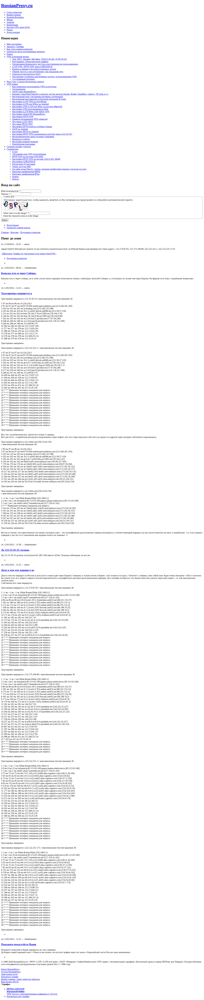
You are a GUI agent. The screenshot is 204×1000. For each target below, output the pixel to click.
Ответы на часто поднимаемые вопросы (26, 51)
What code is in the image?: (16, 213)
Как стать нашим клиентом (19, 49)
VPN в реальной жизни (18, 56)
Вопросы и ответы (21, 139)
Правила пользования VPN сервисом (29, 119)
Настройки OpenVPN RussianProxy (28, 114)
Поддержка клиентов (30, 232)
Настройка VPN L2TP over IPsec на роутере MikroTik (37, 106)
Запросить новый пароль (18, 227)
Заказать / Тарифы (15, 46)
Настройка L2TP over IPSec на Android (30, 104)
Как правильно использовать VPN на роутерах (34, 86)
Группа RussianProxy (11, 972)
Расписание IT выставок (23, 164)
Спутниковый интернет (23, 79)
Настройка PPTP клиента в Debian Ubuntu (32, 126)
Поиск (10, 30)
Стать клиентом (14, 12)
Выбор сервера (14, 15)
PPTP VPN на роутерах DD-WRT (27, 156)
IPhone (10, 20)
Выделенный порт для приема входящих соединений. (37, 96)
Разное (15, 176)
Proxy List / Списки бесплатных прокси (25, 81)
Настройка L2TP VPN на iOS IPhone (29, 101)
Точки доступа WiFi (21, 166)
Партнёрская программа (23, 144)
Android (10, 22)
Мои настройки (14, 44)
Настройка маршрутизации (25, 141)
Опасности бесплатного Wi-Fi (26, 74)
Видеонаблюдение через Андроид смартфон (33, 136)
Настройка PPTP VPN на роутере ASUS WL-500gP (36, 159)
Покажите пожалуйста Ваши (18, 944)
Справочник (12, 149)
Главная (5, 232)
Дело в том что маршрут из (17, 570)
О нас (15, 151)
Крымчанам (12, 25)
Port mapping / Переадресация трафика (30, 61)
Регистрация (13, 225)
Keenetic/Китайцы (15, 17)
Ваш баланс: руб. (10, 982)
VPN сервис (12, 84)
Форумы (14, 232)
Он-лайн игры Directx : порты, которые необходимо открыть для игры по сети (49, 169)
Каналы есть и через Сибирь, (18, 273)
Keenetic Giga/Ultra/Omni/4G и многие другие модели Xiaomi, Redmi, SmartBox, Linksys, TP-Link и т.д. (60, 94)
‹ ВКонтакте (7, 253)
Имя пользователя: (10, 191)
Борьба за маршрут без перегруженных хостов (34, 69)
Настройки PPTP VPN (22, 116)
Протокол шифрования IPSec (26, 174)
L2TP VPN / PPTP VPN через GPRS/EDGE (32, 66)
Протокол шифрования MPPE (26, 171)
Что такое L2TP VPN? (22, 121)
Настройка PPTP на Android (25, 131)
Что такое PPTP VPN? (22, 124)
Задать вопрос (13, 32)
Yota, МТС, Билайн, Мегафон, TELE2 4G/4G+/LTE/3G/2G (39, 59)
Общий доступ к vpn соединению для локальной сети (37, 71)
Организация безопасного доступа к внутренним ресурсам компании (45, 64)
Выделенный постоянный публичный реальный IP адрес (39, 99)
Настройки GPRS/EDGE (24, 161)
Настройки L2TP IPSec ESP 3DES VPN (30, 111)
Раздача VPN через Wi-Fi (18, 27)
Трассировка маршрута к (16, 293)
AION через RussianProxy (24, 91)
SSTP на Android (20, 129)
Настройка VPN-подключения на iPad (30, 109)
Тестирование (18, 89)
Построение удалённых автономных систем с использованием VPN (44, 76)
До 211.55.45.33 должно (15, 550)
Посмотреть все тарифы (18, 996)
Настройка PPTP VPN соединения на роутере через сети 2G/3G (42, 134)
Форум (15, 179)
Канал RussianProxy (10, 969)
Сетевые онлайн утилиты (19, 146)
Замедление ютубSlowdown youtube (9, 975)
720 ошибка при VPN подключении (29, 154)
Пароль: (5, 194)
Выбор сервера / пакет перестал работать (20, 979)
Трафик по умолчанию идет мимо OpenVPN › (34, 253)
